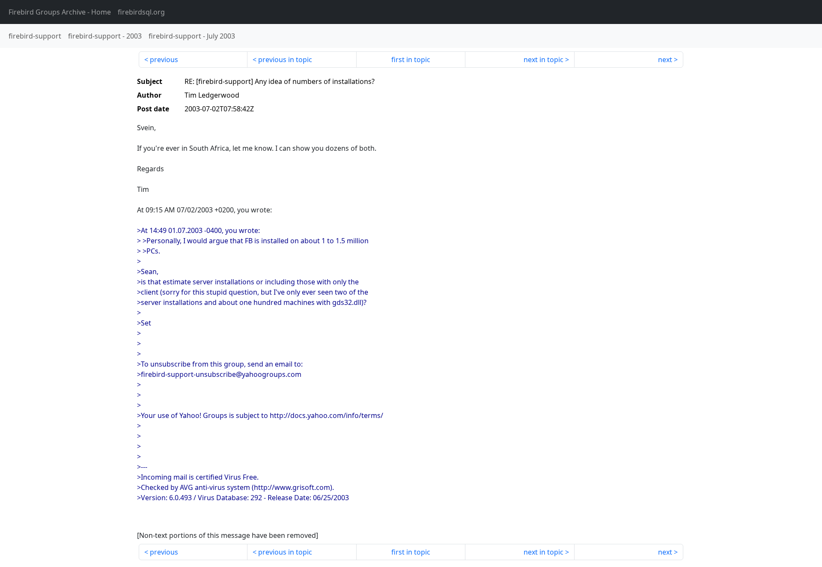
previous (164, 59)
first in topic (410, 59)
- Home (60, 12)
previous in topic (285, 59)
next (665, 59)
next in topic (543, 59)
